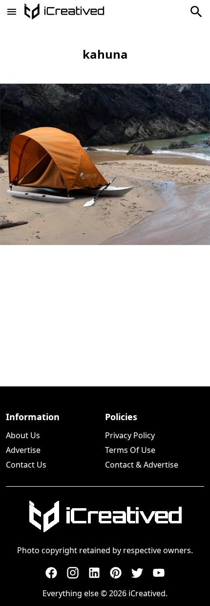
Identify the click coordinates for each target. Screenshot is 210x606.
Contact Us (26, 464)
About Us (23, 435)
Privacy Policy (130, 435)
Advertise (23, 450)
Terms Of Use (130, 450)
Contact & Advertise (141, 464)
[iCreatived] (105, 516)
